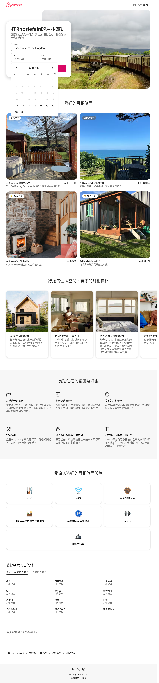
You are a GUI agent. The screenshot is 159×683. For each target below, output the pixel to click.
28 (46, 105)
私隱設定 (74, 677)
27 (40, 105)
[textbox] (25, 59)
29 (53, 105)
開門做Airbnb (141, 5)
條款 (84, 677)
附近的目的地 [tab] (39, 571)
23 (16, 105)
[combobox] (39, 48)
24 (22, 105)
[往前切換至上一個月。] (17, 68)
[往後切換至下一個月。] (52, 68)
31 (22, 112)
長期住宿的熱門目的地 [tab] (17, 571)
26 (34, 105)
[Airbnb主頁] (14, 5)
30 (16, 112)
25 (28, 105)
